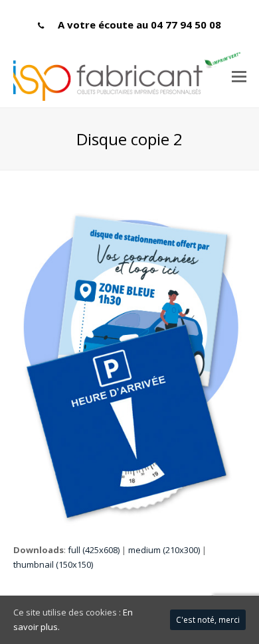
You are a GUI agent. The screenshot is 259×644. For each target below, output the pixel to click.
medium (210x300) (164, 550)
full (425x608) (94, 550)
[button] (239, 76)
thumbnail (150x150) (53, 564)
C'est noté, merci (208, 619)
